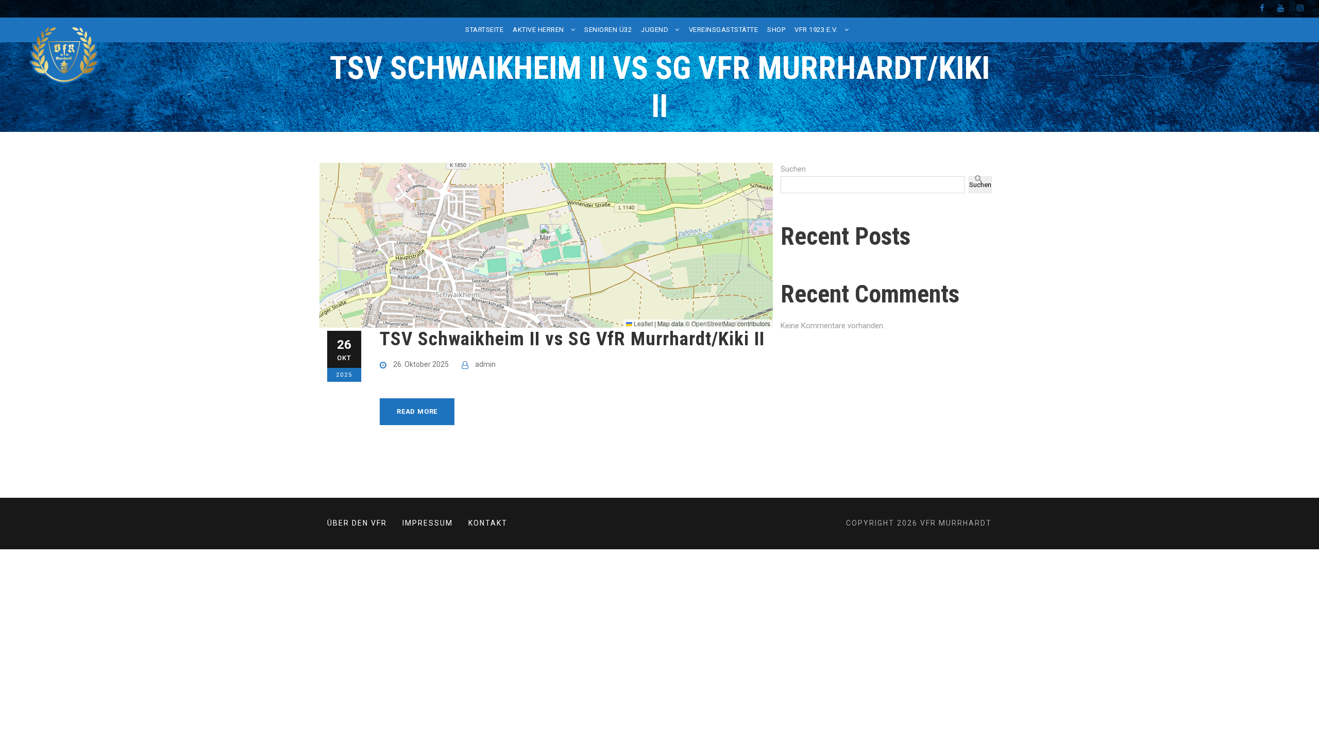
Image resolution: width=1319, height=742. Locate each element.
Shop (776, 29)
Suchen (793, 169)
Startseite (484, 29)
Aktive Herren (538, 29)
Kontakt (488, 523)
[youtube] (1280, 8)
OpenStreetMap (713, 323)
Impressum (427, 523)
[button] (546, 234)
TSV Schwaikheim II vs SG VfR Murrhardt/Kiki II (572, 339)
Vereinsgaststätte (723, 29)
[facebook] (1262, 8)
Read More (417, 411)
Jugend (654, 29)
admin (485, 364)
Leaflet (642, 323)
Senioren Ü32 (608, 29)
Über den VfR (357, 523)
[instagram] (1300, 8)
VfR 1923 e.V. (816, 29)
